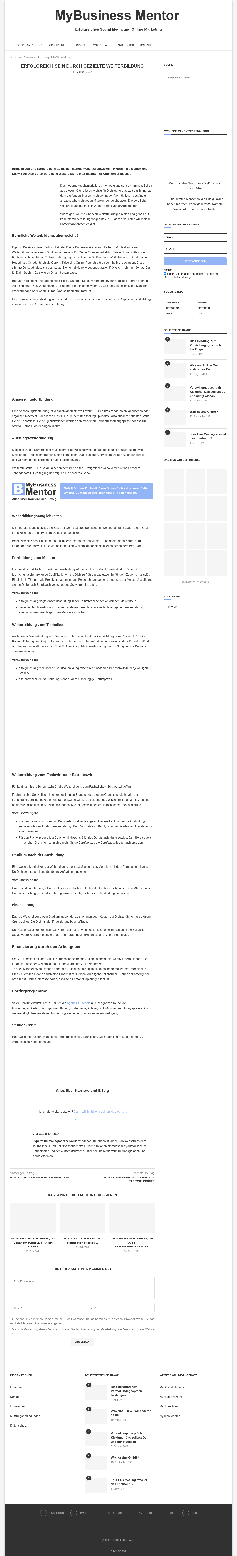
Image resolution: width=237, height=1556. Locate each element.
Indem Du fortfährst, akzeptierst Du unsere (191, 275)
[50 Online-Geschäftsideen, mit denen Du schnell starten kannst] (33, 1218)
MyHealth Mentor (171, 1396)
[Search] (225, 45)
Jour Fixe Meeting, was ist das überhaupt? (208, 436)
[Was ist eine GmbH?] (175, 417)
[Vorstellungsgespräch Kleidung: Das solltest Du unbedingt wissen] (175, 393)
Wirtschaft (101, 45)
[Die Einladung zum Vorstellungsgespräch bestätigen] (175, 346)
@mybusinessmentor (195, 581)
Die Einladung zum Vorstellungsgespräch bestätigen (205, 345)
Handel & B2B (125, 45)
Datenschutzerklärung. (177, 277)
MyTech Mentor (170, 1416)
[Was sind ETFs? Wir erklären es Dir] (175, 370)
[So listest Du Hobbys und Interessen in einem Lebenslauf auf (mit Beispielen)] (82, 1218)
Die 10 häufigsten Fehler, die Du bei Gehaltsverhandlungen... (132, 1242)
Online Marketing (29, 45)
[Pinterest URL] (174, 481)
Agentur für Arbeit (78, 1003)
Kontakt (145, 45)
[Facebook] (210, 45)
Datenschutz (18, 1425)
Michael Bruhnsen (45, 1133)
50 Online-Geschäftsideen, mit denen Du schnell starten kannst (33, 1242)
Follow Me (171, 607)
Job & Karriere (58, 45)
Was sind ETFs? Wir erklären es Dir (204, 367)
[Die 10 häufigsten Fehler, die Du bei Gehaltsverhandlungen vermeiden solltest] (132, 1218)
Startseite (15, 57)
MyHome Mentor (170, 1406)
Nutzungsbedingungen (25, 1416)
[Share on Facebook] (80, 1120)
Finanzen (81, 45)
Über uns (16, 1387)
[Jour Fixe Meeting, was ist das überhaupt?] (175, 439)
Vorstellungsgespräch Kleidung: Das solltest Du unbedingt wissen (208, 392)
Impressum (17, 1406)
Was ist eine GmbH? (204, 411)
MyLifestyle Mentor (172, 1387)
